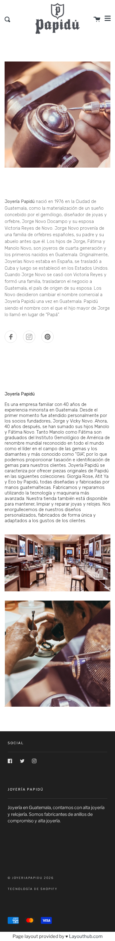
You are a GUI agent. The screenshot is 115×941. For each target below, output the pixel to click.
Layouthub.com (86, 936)
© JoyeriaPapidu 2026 (31, 877)
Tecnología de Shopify (32, 889)
